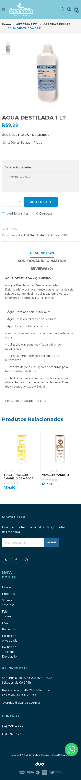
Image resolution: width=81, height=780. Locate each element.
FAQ (5, 623)
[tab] (42, 253)
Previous (5, 460)
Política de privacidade (9, 638)
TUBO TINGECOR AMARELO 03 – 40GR (18, 476)
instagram (26, 560)
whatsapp (6, 560)
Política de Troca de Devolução (9, 651)
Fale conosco (8, 614)
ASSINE (51, 542)
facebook (16, 560)
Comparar (46, 213)
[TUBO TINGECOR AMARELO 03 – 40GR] (21, 449)
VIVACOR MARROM (55, 475)
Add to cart (41, 202)
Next (76, 460)
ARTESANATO (28, 235)
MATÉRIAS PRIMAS (53, 235)
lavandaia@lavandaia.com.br (21, 702)
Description (42, 253)
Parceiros (8, 629)
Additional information (41, 261)
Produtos (8, 594)
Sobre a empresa (8, 603)
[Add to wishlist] (38, 435)
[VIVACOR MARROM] (60, 449)
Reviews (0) (42, 269)
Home (6, 587)
